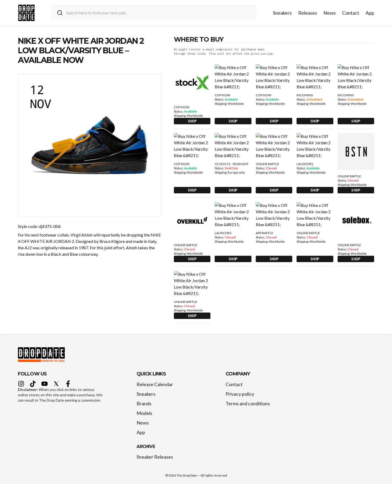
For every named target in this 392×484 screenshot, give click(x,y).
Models (144, 413)
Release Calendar (155, 384)
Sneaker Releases (155, 457)
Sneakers (282, 13)
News (329, 13)
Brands (144, 403)
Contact (350, 13)
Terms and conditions (248, 403)
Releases (307, 13)
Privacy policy (240, 394)
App (370, 13)
